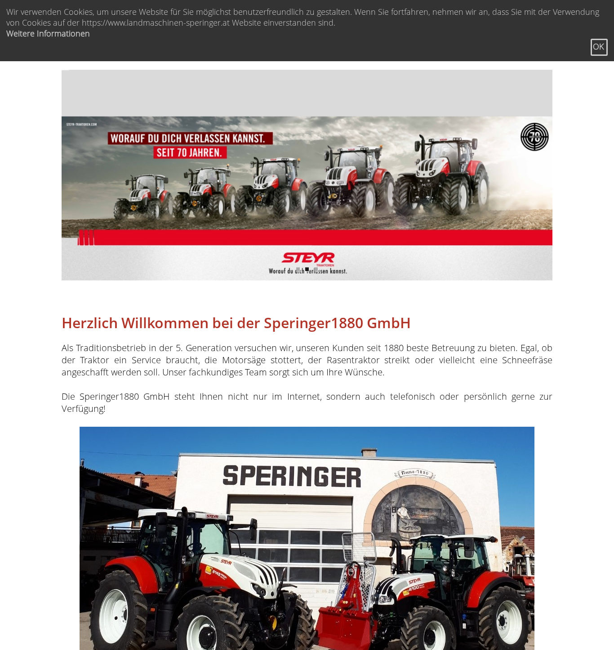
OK (598, 46)
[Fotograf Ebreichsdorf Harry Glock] (307, 175)
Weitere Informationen (48, 33)
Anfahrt (332, 73)
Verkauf (172, 73)
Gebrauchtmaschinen (301, 73)
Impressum (337, 94)
